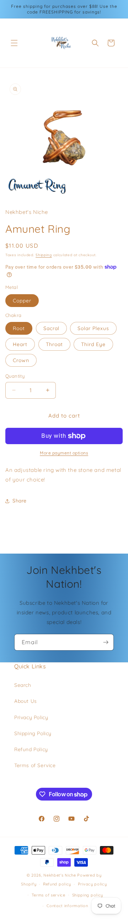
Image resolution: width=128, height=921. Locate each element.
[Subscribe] (105, 642)
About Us (25, 701)
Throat (54, 344)
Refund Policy (31, 749)
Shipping (44, 255)
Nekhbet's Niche (59, 875)
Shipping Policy (33, 733)
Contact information (67, 905)
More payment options (64, 453)
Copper (22, 300)
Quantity (15, 376)
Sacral (51, 328)
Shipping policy (87, 895)
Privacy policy (92, 884)
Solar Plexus (93, 328)
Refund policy (57, 884)
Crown (21, 360)
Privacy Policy (31, 717)
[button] (14, 43)
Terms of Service (35, 765)
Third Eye (93, 344)
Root (19, 328)
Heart (20, 344)
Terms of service (48, 895)
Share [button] (19, 500)
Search (22, 685)
